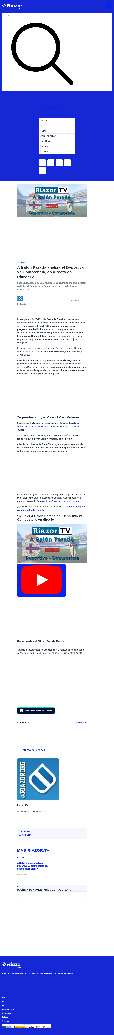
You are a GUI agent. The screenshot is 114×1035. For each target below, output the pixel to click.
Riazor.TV (21, 262)
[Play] (41, 580)
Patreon (5, 1017)
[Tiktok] (30, 981)
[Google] (47, 981)
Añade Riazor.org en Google (38, 710)
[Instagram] (14, 981)
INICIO (4, 998)
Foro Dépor (6, 1013)
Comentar (81, 722)
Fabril (4, 1005)
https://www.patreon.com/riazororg (63, 501)
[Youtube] (5, 981)
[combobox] (15, 15)
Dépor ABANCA (8, 1009)
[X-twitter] (22, 981)
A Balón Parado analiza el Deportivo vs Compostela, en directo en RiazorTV (32, 866)
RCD (4, 1002)
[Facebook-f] (39, 981)
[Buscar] (42, 54)
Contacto (5, 1021)
